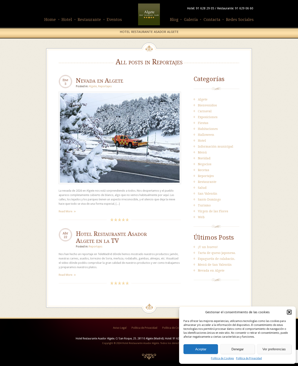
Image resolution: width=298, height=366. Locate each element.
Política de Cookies (222, 358)
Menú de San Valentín (215, 264)
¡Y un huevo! (208, 247)
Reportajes (105, 86)
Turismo (204, 205)
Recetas (203, 170)
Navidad (204, 158)
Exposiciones (208, 117)
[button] (289, 312)
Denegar (237, 349)
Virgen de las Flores (213, 211)
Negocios (204, 164)
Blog (174, 19)
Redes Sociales (240, 19)
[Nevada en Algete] (120, 186)
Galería (191, 19)
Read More (65, 211)
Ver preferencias (274, 349)
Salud (202, 187)
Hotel (67, 19)
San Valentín (207, 193)
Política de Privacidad (249, 358)
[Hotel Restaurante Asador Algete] (149, 25)
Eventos (114, 19)
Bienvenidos (207, 105)
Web (201, 217)
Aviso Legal (120, 327)
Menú (202, 152)
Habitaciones (208, 129)
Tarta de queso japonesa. (217, 253)
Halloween (206, 134)
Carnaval (205, 111)
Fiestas (203, 123)
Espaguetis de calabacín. (216, 258)
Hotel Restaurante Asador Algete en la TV (111, 237)
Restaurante (89, 19)
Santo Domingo (209, 199)
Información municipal (215, 146)
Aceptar (200, 349)
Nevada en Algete (99, 80)
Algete (93, 86)
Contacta (212, 19)
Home (50, 19)
